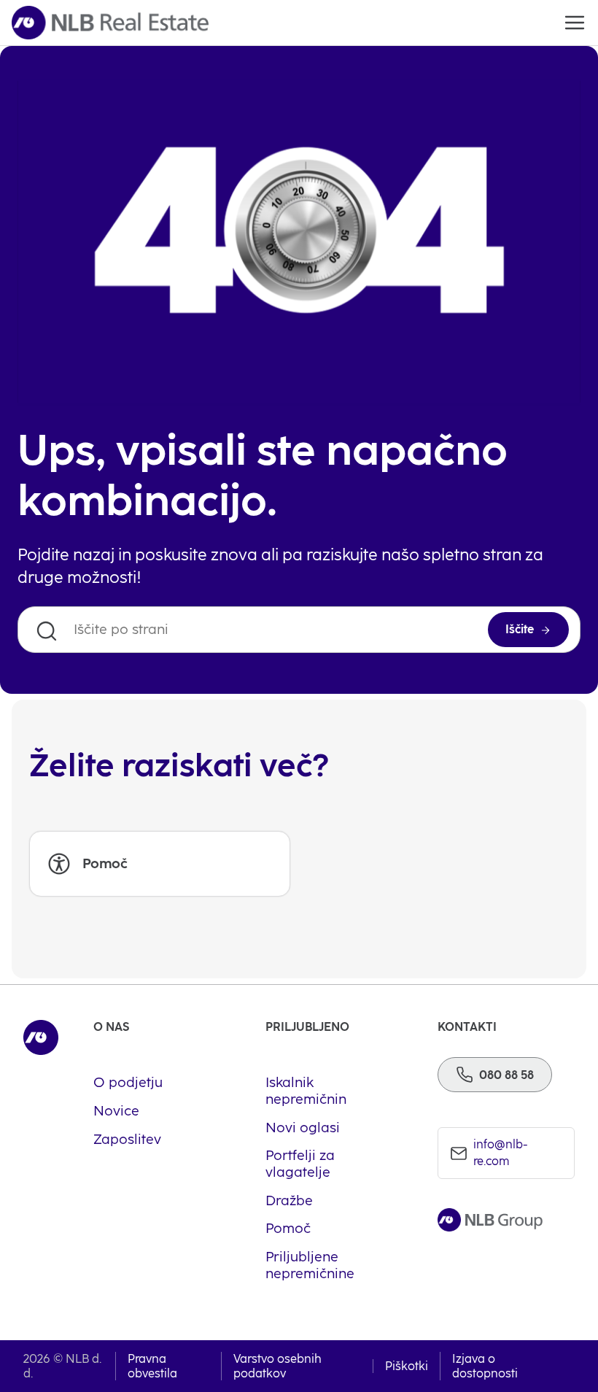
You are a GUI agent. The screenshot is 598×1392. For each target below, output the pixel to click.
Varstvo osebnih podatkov (277, 1366)
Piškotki (406, 1366)
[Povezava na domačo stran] (110, 22)
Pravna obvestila (152, 1366)
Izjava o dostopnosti (485, 1366)
